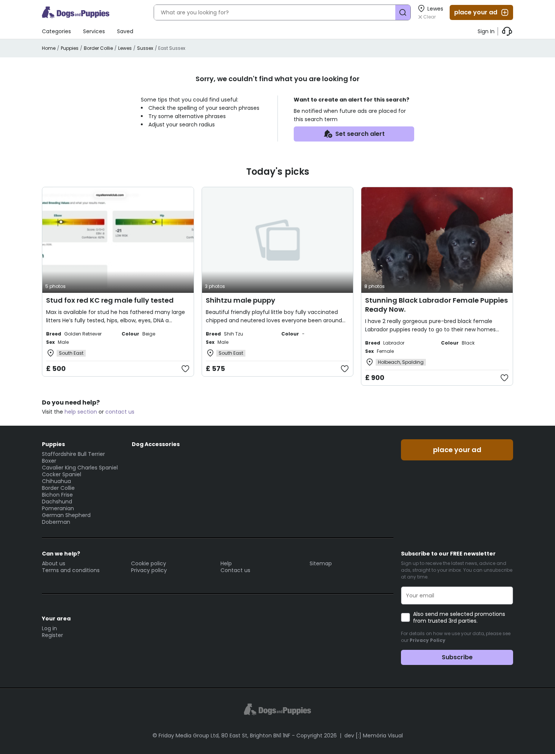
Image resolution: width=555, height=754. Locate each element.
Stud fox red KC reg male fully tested (110, 300)
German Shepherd (66, 515)
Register (52, 635)
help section (81, 411)
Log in (49, 628)
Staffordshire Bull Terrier (73, 454)
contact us (119, 411)
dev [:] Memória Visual (373, 735)
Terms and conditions (71, 570)
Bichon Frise (57, 494)
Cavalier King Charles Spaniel (80, 467)
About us (53, 563)
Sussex (145, 48)
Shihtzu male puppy (240, 300)
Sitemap (321, 563)
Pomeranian (58, 508)
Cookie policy (148, 563)
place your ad (475, 12)
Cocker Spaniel (61, 474)
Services (94, 31)
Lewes (125, 48)
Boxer (49, 460)
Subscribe (457, 657)
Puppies (70, 48)
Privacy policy (149, 570)
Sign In (486, 31)
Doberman (56, 522)
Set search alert (360, 133)
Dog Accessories (156, 444)
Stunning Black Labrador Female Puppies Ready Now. (436, 304)
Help (226, 563)
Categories (56, 31)
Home (48, 48)
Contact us (235, 570)
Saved (125, 31)
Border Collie (98, 48)
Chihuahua (56, 481)
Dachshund (57, 501)
